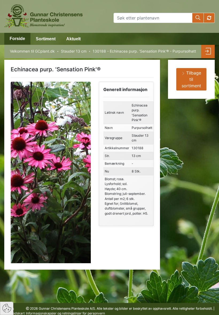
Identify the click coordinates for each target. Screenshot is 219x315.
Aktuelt (73, 39)
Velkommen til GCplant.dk (32, 51)
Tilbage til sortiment (191, 79)
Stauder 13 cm (74, 51)
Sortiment (46, 39)
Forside (17, 38)
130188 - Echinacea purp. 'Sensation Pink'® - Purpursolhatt (144, 51)
